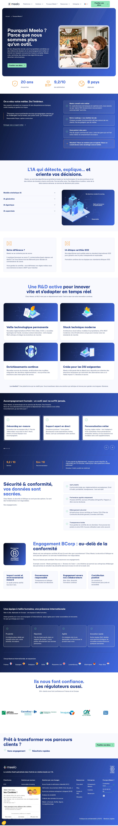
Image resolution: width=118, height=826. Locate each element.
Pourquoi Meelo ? (51, 4)
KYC (5, 784)
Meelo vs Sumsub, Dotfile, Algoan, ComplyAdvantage (52, 803)
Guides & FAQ (79, 792)
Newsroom (91, 793)
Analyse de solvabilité (49, 795)
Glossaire (79, 797)
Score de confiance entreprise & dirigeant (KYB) (57, 791)
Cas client (79, 784)
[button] (28, 4)
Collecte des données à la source (52, 798)
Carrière (90, 790)
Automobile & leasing (28, 784)
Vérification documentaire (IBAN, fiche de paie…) (57, 788)
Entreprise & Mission (91, 785)
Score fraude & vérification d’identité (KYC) (55, 784)
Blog (77, 788)
